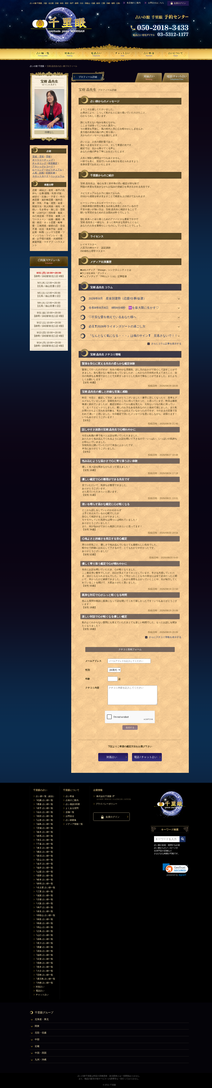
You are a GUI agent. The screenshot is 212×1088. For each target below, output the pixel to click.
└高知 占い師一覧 (44, 951)
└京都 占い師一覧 (44, 899)
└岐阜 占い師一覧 (44, 879)
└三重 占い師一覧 (44, 891)
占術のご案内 (72, 800)
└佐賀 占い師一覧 (44, 959)
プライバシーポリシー (106, 804)
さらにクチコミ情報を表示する (165, 637)
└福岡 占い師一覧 (44, 955)
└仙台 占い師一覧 (44, 812)
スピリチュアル (54, 169)
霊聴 (48, 156)
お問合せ (70, 816)
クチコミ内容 (92, 687)
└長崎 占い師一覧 (44, 963)
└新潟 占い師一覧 (44, 856)
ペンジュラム (57, 176)
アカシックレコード (42, 166)
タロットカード (40, 176)
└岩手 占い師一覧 (44, 808)
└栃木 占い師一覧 (44, 832)
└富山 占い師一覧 (44, 859)
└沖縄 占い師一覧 (44, 983)
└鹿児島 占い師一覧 (45, 979)
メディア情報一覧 (74, 824)
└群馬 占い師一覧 (44, 836)
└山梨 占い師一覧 (44, 871)
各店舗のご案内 (134, 3)
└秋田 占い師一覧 (44, 816)
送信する (130, 727)
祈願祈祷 (50, 172)
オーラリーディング (42, 160)
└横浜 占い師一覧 (44, 852)
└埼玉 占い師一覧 (44, 840)
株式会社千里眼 (103, 796)
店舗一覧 (70, 812)
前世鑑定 (52, 163)
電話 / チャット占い (145, 757)
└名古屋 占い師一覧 (45, 887)
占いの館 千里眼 (37, 66)
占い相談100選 (73, 804)
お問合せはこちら (156, 3)
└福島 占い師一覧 (44, 824)
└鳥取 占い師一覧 (44, 919)
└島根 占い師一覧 (44, 923)
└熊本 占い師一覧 (44, 967)
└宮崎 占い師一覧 (44, 975)
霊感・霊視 (38, 156)
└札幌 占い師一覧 (44, 800)
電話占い (40, 990)
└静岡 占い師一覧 (44, 883)
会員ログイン (180, 3)
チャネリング (39, 163)
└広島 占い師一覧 (44, 931)
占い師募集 (71, 820)
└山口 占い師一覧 (44, 935)
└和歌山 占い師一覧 (45, 915)
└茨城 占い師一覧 (44, 828)
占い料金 (70, 796)
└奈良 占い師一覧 (44, 911)
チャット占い (42, 994)
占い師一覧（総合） (45, 796)
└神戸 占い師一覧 (44, 907)
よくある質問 (72, 808)
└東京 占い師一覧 (44, 848)
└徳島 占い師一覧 (44, 939)
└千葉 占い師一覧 (44, 844)
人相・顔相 (38, 172)
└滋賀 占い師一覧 (44, 895)
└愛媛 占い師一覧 (44, 947)
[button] (175, 870)
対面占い (111, 757)
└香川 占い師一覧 (44, 943)
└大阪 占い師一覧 (44, 903)
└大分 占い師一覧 (44, 971)
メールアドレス (93, 661)
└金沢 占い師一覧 (44, 863)
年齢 (87, 678)
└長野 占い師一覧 (44, 875)
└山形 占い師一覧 (44, 820)
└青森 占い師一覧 (44, 804)
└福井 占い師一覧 (44, 867)
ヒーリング (38, 169)
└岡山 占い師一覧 (44, 927)
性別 (87, 670)
